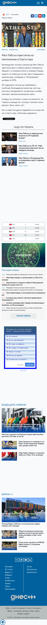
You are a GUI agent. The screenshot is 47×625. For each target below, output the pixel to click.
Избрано (8, 575)
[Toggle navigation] (37, 3)
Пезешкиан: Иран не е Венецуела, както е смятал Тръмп (24, 274)
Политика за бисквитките (32, 571)
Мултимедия (10, 589)
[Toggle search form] (42, 3)
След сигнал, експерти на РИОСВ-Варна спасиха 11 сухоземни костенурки (32, 544)
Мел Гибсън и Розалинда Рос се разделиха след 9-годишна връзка (31, 160)
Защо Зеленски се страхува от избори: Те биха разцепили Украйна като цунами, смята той (32, 443)
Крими (7, 583)
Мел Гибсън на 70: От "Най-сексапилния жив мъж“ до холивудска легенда (31, 148)
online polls (23, 370)
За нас (29, 566)
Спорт (7, 578)
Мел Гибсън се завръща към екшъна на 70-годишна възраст (31, 136)
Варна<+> (9, 572)
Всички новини (23, 316)
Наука (7, 586)
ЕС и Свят (9, 569)
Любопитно (10, 581)
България (9, 566)
